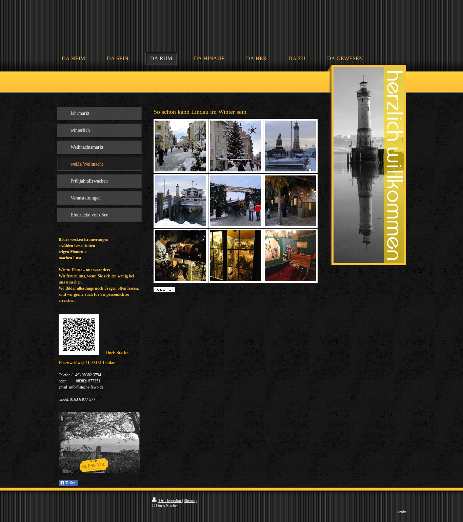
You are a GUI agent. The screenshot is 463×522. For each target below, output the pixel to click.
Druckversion (170, 500)
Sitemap (190, 500)
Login (401, 511)
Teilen (70, 483)
